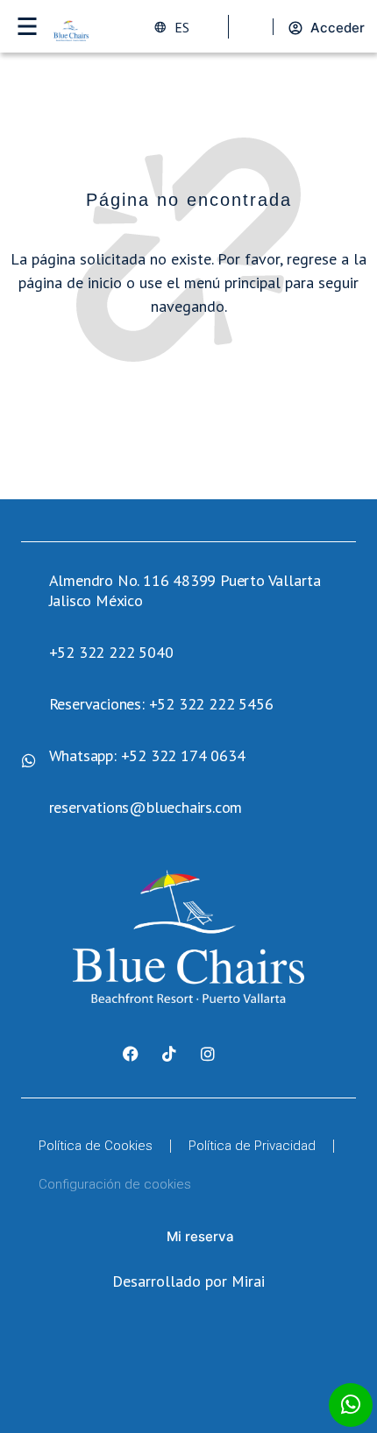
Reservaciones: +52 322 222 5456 (161, 704)
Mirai (248, 1281)
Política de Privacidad (252, 1146)
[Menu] (27, 26)
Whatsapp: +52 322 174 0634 (147, 755)
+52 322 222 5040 (111, 652)
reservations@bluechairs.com (146, 807)
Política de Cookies (96, 1146)
